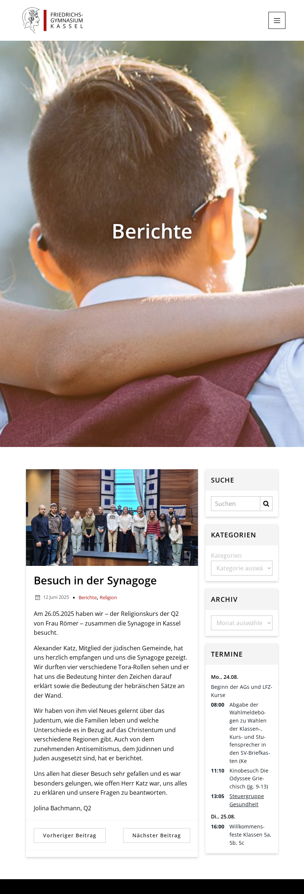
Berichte (88, 597)
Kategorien (226, 555)
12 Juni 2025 (56, 597)
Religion (108, 597)
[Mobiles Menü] (276, 20)
